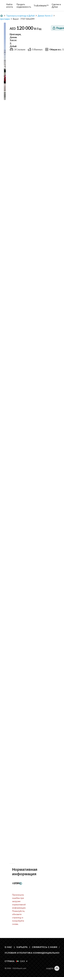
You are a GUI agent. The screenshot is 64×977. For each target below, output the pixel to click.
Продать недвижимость (23, 5)
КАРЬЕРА (22, 947)
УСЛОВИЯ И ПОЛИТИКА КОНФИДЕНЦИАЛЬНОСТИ (34, 952)
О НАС (8, 947)
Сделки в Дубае (56, 5)
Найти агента (9, 5)
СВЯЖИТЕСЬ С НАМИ (44, 947)
